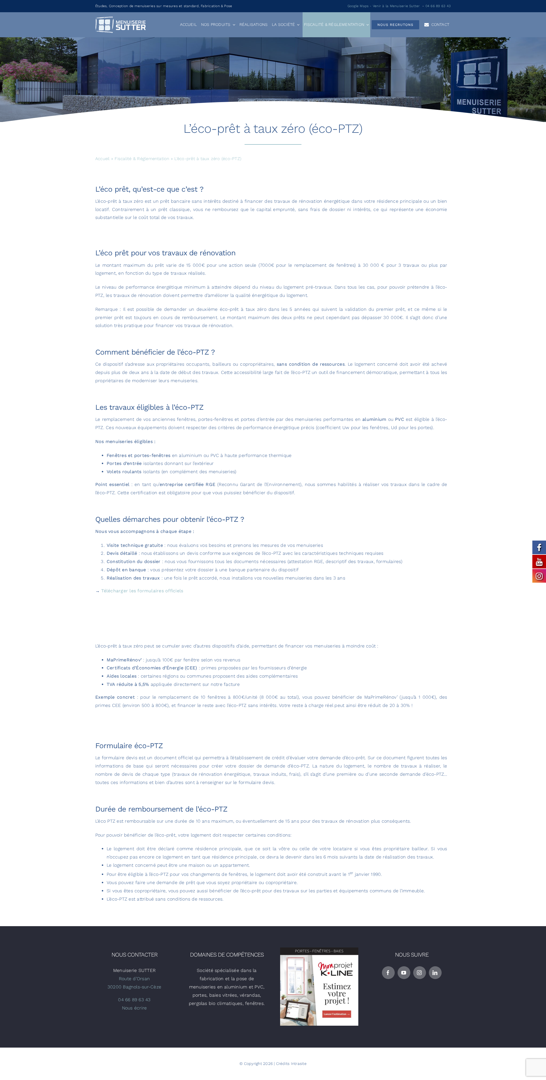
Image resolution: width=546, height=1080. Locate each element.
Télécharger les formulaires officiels (142, 590)
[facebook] (388, 972)
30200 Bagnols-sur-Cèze (134, 987)
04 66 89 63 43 (438, 6)
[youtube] (404, 972)
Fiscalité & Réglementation (142, 158)
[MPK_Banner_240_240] (319, 949)
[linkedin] (435, 972)
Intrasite (299, 1063)
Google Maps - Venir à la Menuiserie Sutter (384, 6)
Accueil (102, 158)
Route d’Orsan (134, 978)
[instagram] (419, 972)
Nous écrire (134, 1008)
